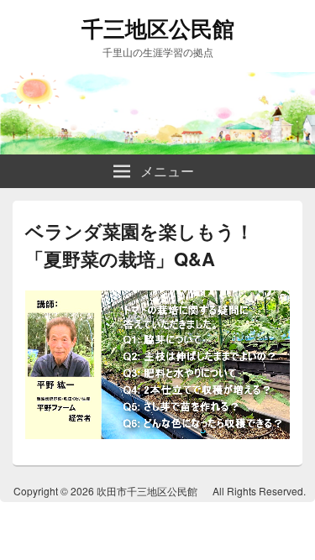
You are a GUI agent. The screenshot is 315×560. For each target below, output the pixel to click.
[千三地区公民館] (157, 149)
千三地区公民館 (157, 28)
